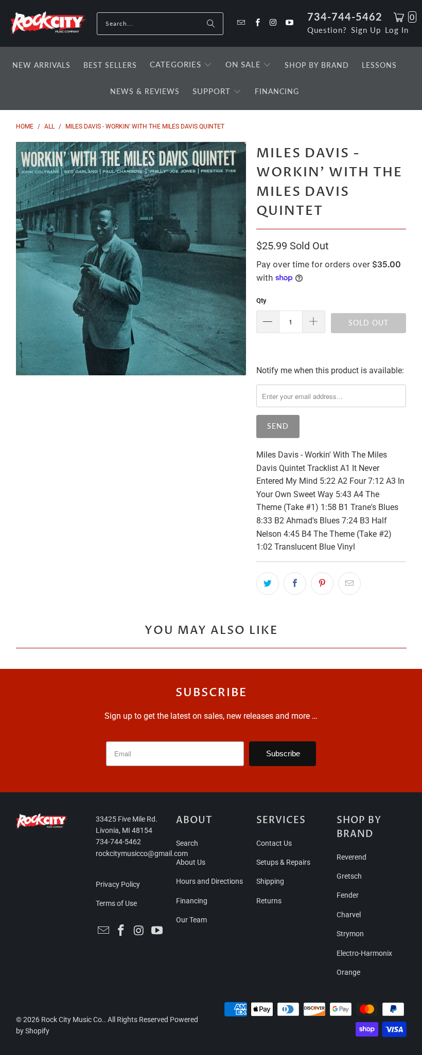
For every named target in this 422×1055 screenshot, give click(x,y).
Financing (191, 901)
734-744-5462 (344, 16)
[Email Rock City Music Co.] (240, 23)
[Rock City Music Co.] (48, 23)
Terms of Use (116, 903)
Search (187, 843)
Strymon (350, 934)
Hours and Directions (209, 881)
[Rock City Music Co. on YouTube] (289, 23)
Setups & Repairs (283, 862)
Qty (261, 300)
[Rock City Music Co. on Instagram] (273, 23)
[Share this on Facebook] (295, 583)
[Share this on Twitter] (267, 583)
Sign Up (366, 29)
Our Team (191, 920)
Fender (348, 895)
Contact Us (274, 843)
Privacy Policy (118, 884)
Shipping (270, 881)
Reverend (351, 857)
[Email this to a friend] (349, 583)
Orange (348, 972)
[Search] (210, 23)
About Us (190, 862)
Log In (397, 29)
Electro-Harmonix (364, 953)
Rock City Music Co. (72, 1019)
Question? (327, 29)
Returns (269, 901)
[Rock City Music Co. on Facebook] (256, 23)
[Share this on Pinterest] (322, 583)
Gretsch (349, 876)
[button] (181, 65)
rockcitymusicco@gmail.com (142, 853)
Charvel (349, 915)
